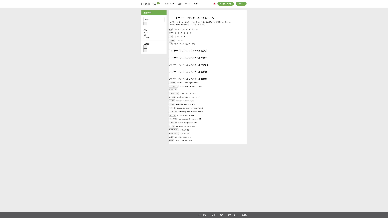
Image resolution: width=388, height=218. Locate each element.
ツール (187, 4)
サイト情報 (202, 215)
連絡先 (244, 215)
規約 (221, 215)
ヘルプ (213, 215)
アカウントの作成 (225, 4)
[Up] (145, 47)
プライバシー (232, 215)
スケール (146, 37)
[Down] (145, 50)
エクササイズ (169, 4)
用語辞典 (147, 12)
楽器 (179, 4)
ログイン (241, 4)
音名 (144, 35)
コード (145, 33)
